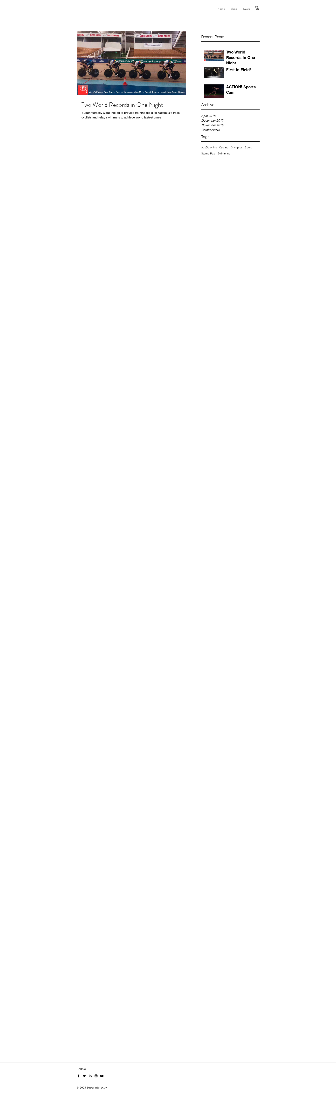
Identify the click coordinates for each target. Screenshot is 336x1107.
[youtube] (102, 1076)
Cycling (223, 147)
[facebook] (78, 1076)
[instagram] (96, 1076)
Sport (248, 147)
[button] (257, 8)
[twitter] (84, 1076)
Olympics (236, 147)
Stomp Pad (208, 153)
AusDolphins (209, 147)
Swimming (224, 153)
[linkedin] (90, 1076)
